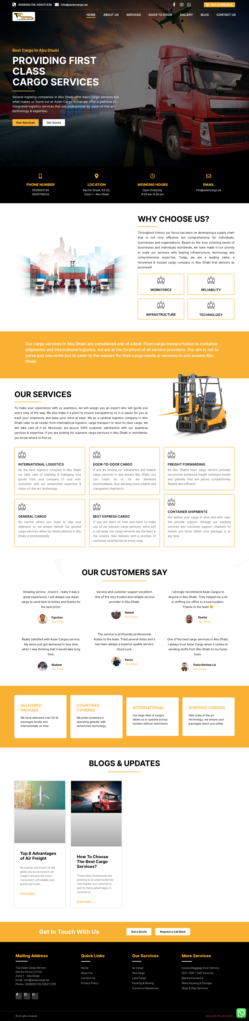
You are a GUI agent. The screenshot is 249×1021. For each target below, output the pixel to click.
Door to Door (160, 15)
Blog (205, 15)
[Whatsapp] (189, 5)
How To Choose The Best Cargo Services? (92, 861)
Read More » (28, 893)
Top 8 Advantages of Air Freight (38, 856)
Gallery (186, 15)
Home (91, 15)
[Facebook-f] (174, 5)
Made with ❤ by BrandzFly (219, 1016)
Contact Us (226, 15)
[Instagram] (182, 5)
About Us (111, 15)
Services (133, 15)
